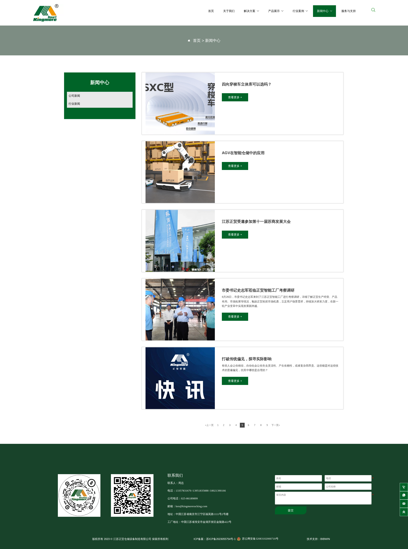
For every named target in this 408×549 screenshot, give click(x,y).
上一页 (209, 425)
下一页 (275, 425)
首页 (197, 40)
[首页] (46, 13)
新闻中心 (212, 40)
